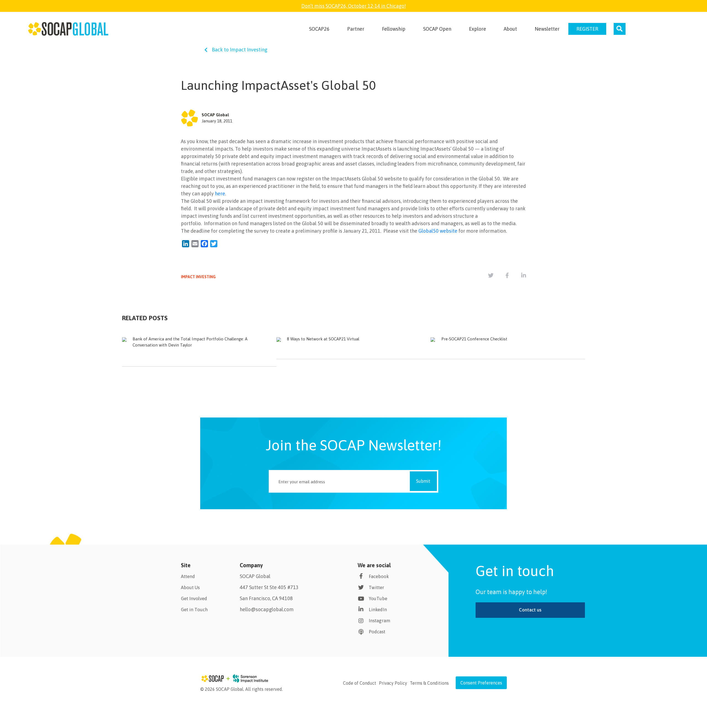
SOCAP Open (437, 29)
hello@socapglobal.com (267, 609)
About (510, 29)
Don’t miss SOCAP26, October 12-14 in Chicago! (353, 6)
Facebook (379, 576)
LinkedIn (378, 609)
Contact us (530, 610)
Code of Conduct (359, 683)
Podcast (377, 631)
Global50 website (437, 231)
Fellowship (393, 29)
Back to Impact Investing (239, 49)
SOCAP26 (319, 29)
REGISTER (587, 29)
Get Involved (194, 598)
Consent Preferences (481, 682)
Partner (355, 29)
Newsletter (547, 29)
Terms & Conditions (429, 683)
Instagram (379, 620)
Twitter (376, 587)
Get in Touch (194, 609)
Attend (188, 576)
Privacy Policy (393, 683)
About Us (190, 587)
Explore (477, 29)
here (220, 193)
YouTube (378, 598)
